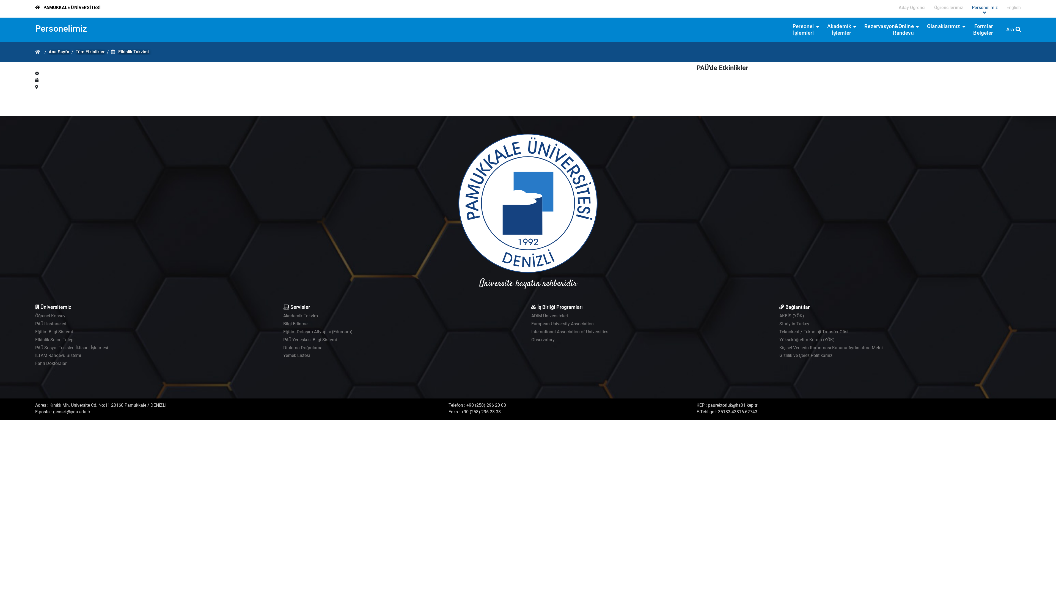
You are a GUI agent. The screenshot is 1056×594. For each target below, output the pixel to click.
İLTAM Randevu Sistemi (58, 355)
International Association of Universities (569, 331)
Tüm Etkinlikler (90, 51)
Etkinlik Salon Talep (54, 339)
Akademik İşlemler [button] (839, 29)
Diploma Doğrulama (303, 347)
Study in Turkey (794, 323)
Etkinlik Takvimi (133, 51)
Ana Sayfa (59, 51)
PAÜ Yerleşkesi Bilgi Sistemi (310, 339)
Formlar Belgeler (983, 29)
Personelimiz (61, 28)
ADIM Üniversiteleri (549, 315)
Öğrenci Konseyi (51, 315)
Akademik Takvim (300, 315)
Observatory (543, 339)
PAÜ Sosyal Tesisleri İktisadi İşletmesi (71, 347)
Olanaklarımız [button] (943, 26)
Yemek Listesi (296, 355)
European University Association (562, 323)
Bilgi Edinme (295, 323)
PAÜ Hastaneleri (50, 323)
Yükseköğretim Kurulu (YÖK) (807, 339)
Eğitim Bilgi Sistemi (54, 331)
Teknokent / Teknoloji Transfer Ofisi (813, 331)
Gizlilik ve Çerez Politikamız (805, 355)
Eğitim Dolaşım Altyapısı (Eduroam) (318, 331)
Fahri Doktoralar (51, 363)
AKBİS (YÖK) (791, 315)
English (1014, 7)
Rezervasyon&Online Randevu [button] (889, 29)
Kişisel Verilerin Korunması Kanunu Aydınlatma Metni (831, 347)
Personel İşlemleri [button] (803, 29)
